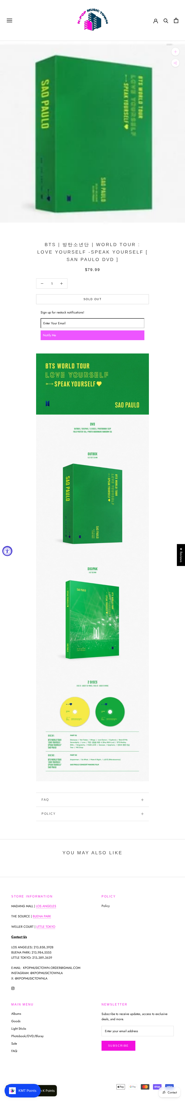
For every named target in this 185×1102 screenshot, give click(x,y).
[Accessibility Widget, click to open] (7, 551)
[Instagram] (12, 988)
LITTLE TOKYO (45, 926)
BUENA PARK (42, 916)
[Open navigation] (9, 20)
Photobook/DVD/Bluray (27, 1036)
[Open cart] (176, 20)
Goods (16, 1021)
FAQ (45, 799)
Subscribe (118, 1045)
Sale (14, 1043)
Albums (16, 1013)
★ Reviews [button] (181, 555)
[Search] (166, 20)
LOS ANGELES (46, 906)
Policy (49, 813)
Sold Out (92, 299)
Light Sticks (18, 1028)
